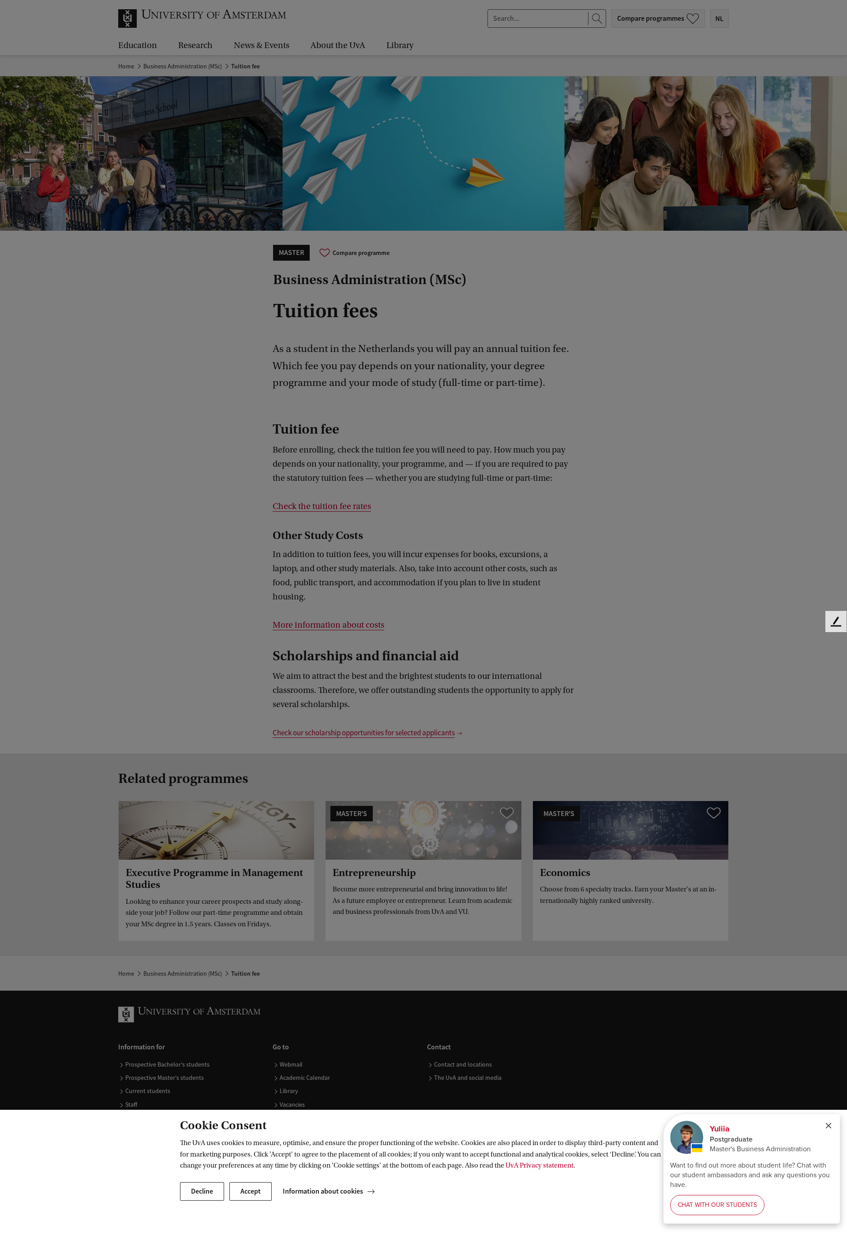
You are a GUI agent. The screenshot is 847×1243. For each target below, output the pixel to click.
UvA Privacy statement (539, 1165)
